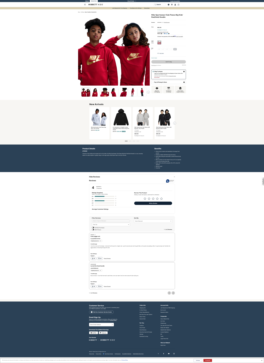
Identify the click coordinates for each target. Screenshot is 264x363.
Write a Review (153, 203)
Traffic (162, 336)
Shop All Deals (131, 1)
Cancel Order (143, 318)
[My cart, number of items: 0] (178, 4)
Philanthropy (163, 323)
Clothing (82, 12)
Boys (79, 12)
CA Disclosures (118, 353)
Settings (198, 360)
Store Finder (142, 327)
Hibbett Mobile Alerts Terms (138, 353)
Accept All (207, 360)
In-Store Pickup (143, 310)
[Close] (261, 360)
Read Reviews (167, 22)
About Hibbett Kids (165, 318)
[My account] (175, 4)
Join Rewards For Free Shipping (119, 8)
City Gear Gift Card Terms (166, 325)
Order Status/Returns (144, 312)
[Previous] (79, 92)
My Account (163, 310)
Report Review (107, 258)
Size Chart (162, 53)
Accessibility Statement (126, 353)
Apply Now (163, 345)
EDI (161, 334)
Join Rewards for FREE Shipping (168, 307)
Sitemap (141, 334)
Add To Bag (169, 61)
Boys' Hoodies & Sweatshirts (90, 12)
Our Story (163, 321)
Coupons (142, 325)
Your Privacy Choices (109, 353)
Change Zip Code (172, 76)
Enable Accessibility (175, 1)
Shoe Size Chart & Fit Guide (146, 332)
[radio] (159, 42)
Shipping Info (143, 307)
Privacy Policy (113, 320)
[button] (262, 181)
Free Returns (153, 65)
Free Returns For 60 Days (136, 8)
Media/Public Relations (166, 329)
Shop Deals (147, 8)
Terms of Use (91, 353)
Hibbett (87, 1)
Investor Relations (165, 332)
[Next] (148, 92)
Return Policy (142, 316)
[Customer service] (168, 4)
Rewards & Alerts (164, 312)
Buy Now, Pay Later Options (146, 314)
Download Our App (144, 336)
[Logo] (94, 4)
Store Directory (143, 329)
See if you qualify (179, 36)
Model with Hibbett (165, 327)
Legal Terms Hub (164, 338)
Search (159, 4)
